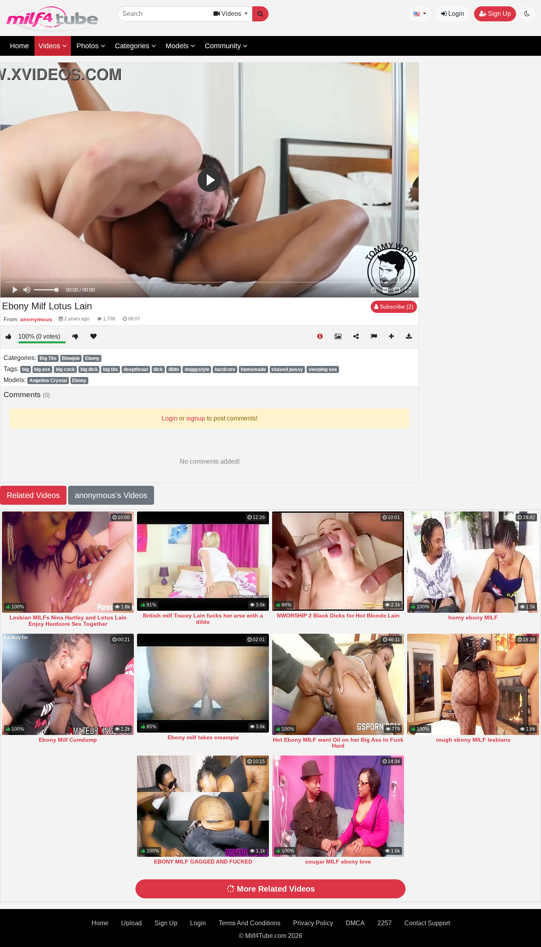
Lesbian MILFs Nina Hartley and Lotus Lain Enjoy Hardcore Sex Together (68, 620)
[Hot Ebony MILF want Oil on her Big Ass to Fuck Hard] (338, 684)
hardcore (225, 369)
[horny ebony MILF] (473, 562)
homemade (253, 369)
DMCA (355, 923)
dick (158, 369)
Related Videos (33, 495)
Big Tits (48, 358)
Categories (133, 46)
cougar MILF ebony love (338, 861)
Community (224, 46)
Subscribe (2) (395, 306)
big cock (65, 369)
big (25, 369)
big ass (42, 369)
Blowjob (71, 358)
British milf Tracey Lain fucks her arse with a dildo (203, 618)
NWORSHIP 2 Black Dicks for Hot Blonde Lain (338, 615)
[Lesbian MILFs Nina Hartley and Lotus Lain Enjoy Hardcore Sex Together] (68, 562)
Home (19, 46)
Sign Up (498, 13)
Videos (50, 46)
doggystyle (197, 369)
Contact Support (427, 923)
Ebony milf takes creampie (203, 737)
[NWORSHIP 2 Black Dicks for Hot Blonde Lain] (338, 561)
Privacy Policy (313, 923)
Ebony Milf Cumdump (68, 740)
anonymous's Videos (111, 495)
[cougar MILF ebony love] (338, 806)
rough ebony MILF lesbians (473, 740)
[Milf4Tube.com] (52, 19)
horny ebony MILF (473, 617)
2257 (384, 923)
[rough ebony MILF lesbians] (473, 684)
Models (178, 46)
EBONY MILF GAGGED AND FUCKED (203, 861)
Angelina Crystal (48, 380)
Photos (88, 46)
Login (455, 13)
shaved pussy (287, 369)
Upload (131, 923)
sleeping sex (323, 369)
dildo (173, 369)
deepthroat (136, 369)
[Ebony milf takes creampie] (203, 683)
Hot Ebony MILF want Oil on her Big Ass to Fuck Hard (338, 743)
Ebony (92, 358)
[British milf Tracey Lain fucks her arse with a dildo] (203, 561)
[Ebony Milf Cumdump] (68, 684)
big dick (89, 369)
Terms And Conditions (249, 923)
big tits (110, 369)
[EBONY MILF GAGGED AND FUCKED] (203, 806)
